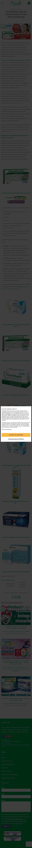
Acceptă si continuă (16, 435)
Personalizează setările (16, 439)
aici (10, 429)
